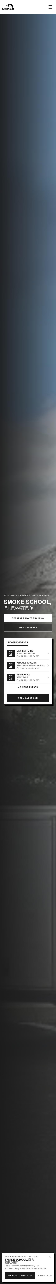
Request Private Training (28, 618)
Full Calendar (28, 697)
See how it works (18, 1275)
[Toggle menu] (50, 7)
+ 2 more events (28, 687)
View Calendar (28, 627)
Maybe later (45, 1275)
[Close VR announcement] (50, 1257)
